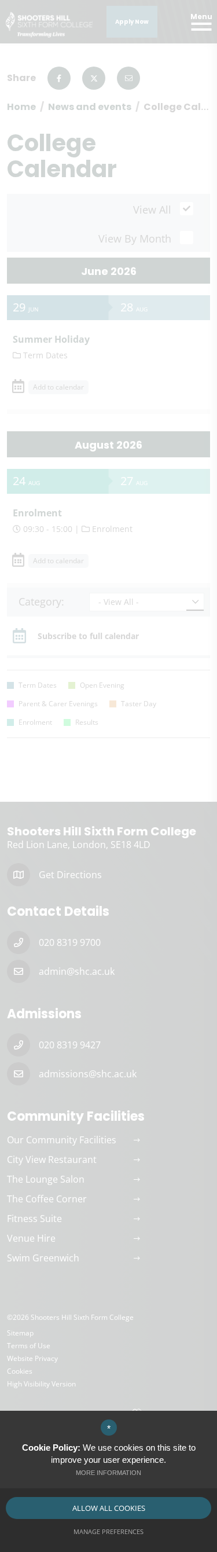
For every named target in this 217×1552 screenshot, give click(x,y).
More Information (108, 1472)
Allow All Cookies (108, 1508)
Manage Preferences (108, 1531)
